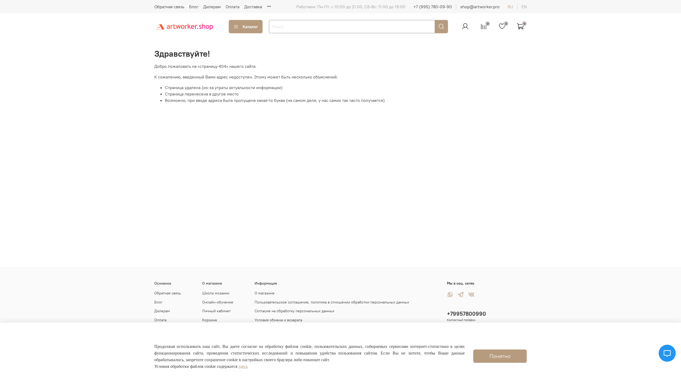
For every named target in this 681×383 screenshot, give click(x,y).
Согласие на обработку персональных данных (294, 311)
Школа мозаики (215, 293)
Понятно (499, 356)
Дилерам (212, 6)
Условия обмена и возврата (278, 320)
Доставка (253, 6)
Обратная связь (169, 6)
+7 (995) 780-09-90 (432, 6)
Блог (193, 6)
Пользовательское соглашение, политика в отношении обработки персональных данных (332, 302)
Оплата (232, 6)
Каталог (250, 26)
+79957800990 (466, 313)
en (524, 6)
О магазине (265, 293)
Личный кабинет (216, 311)
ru (510, 6)
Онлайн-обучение (217, 302)
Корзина (209, 320)
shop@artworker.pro (480, 6)
